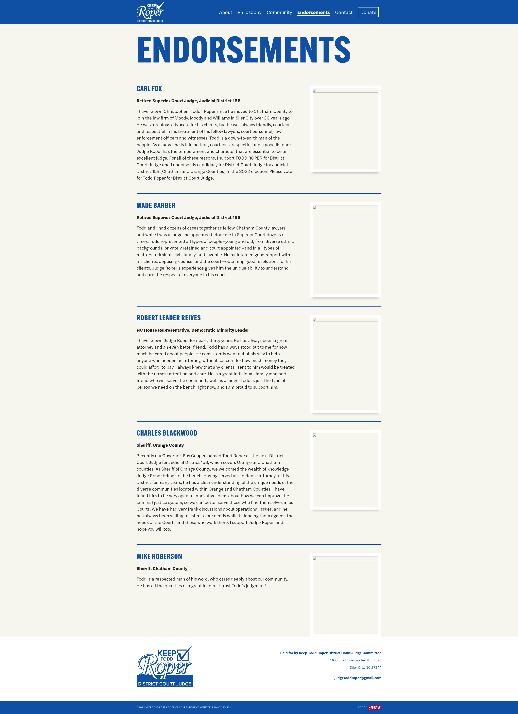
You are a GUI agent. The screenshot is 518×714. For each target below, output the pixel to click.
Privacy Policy (221, 707)
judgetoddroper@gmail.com (357, 677)
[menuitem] (226, 12)
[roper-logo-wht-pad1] (151, 12)
